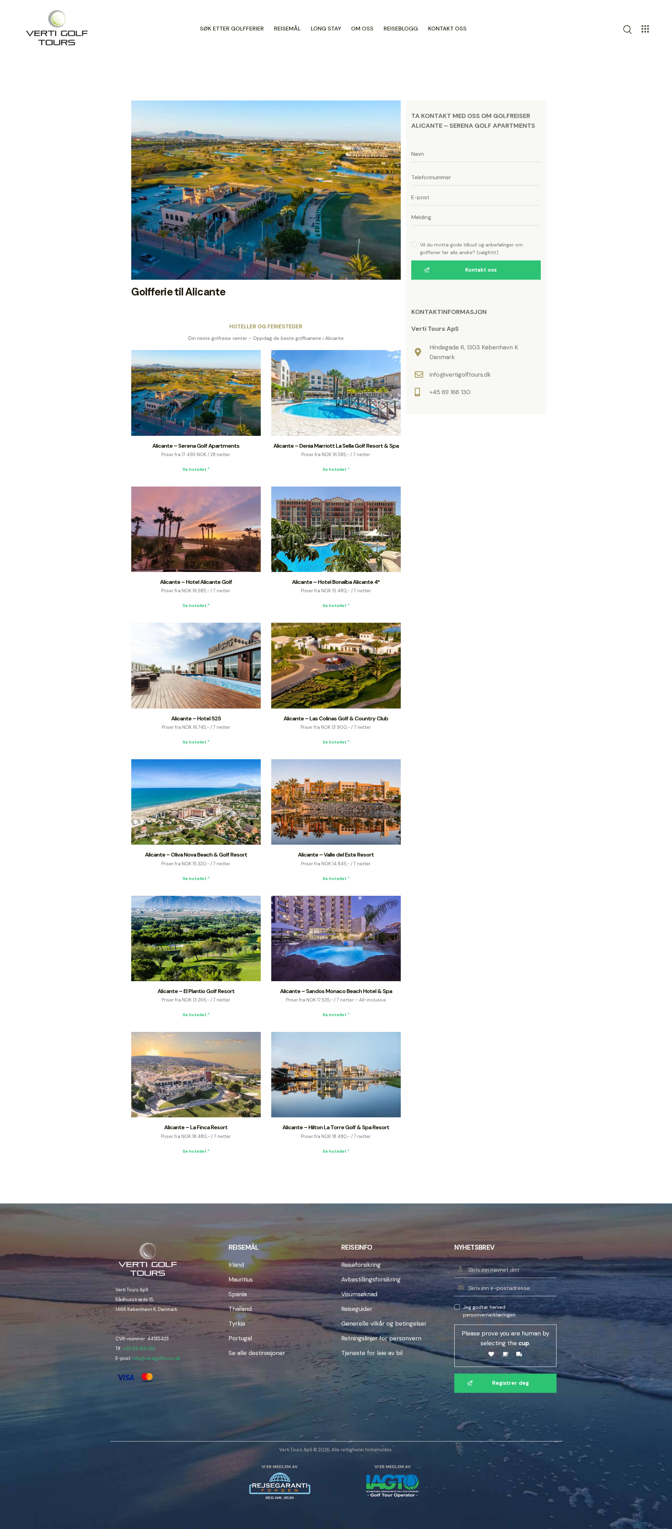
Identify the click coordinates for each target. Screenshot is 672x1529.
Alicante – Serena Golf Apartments (195, 446)
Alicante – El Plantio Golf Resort (196, 991)
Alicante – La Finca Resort (195, 1127)
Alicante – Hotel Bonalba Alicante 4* (336, 582)
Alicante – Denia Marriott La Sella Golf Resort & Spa (336, 446)
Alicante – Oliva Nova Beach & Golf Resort (196, 855)
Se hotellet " (196, 469)
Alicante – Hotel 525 (196, 718)
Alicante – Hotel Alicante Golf (196, 582)
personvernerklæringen (489, 1315)
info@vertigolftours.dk (156, 1358)
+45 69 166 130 (138, 1349)
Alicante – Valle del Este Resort (336, 855)
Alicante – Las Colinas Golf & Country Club (336, 718)
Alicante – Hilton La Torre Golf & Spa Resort (335, 1127)
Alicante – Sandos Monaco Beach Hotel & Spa (336, 991)
